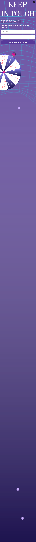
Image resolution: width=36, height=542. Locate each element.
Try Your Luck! (18, 42)
